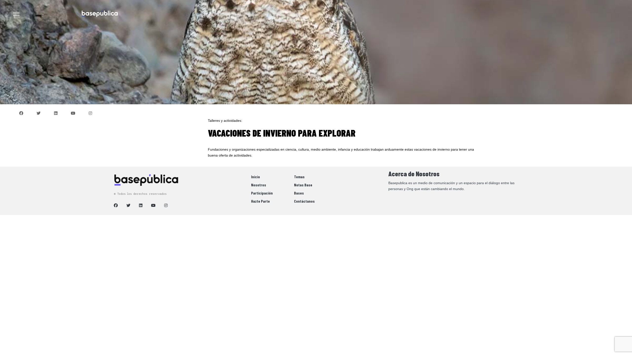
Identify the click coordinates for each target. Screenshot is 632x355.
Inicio (255, 177)
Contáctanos (304, 201)
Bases (299, 193)
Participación (262, 193)
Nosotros (258, 185)
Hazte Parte (260, 201)
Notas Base (303, 185)
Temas (299, 177)
